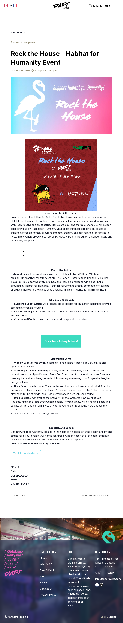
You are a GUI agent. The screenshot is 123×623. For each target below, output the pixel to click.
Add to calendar (26, 453)
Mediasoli (113, 616)
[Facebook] (97, 585)
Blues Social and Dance (95, 495)
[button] (116, 6)
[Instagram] (101, 585)
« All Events (18, 32)
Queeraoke (20, 495)
